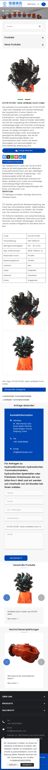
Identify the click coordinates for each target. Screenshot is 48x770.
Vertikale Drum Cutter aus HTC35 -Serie (22, 612)
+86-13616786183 (20, 441)
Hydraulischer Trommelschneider (17, 13)
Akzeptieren (27, 764)
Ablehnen (13, 764)
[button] (6, 597)
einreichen (16, 558)
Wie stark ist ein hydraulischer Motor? (20, 677)
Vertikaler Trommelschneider (16, 16)
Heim (7, 10)
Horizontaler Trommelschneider (17, 396)
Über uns (7, 696)
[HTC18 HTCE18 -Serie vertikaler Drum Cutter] (24, 75)
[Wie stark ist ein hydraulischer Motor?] (24, 652)
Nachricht (8, 710)
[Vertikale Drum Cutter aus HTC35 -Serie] (24, 587)
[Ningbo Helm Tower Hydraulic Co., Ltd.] (15, 4)
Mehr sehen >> (13, 619)
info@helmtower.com (22, 452)
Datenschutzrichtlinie (21, 760)
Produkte (15, 10)
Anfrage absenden (25, 150)
